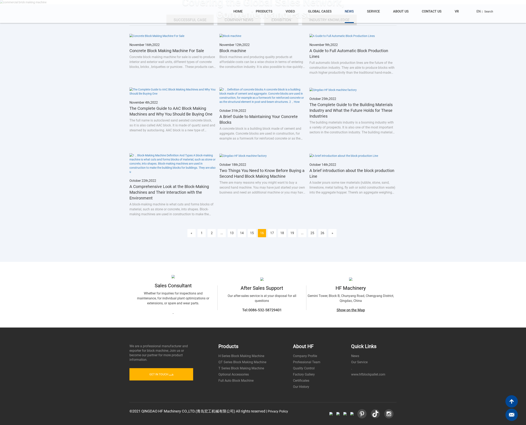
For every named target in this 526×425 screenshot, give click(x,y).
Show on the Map (351, 310)
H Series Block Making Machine (241, 356)
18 (282, 233)
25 (312, 233)
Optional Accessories (233, 374)
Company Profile (305, 356)
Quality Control (304, 368)
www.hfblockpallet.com (368, 374)
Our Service (359, 362)
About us (401, 11)
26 (322, 233)
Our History (301, 387)
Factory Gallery (304, 374)
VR (457, 11)
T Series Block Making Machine (241, 368)
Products (264, 11)
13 (232, 233)
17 (272, 233)
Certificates (301, 381)
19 (292, 233)
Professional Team (306, 362)
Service (373, 11)
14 (242, 233)
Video (290, 11)
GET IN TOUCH (159, 374)
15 (252, 233)
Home (238, 11)
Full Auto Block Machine (236, 381)
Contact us (432, 11)
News (349, 11)
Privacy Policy (278, 411)
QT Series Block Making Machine (242, 362)
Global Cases (320, 11)
